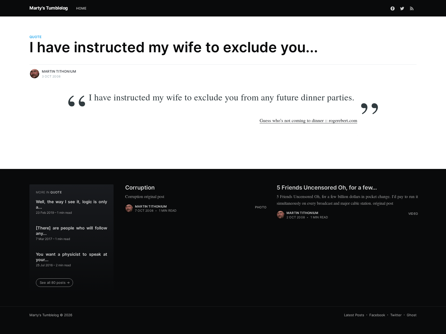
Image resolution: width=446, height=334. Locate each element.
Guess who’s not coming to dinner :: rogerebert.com (308, 120)
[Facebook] (392, 8)
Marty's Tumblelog (48, 8)
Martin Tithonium (59, 71)
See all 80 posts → (55, 282)
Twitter (396, 315)
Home (81, 8)
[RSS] (412, 8)
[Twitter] (402, 8)
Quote (35, 37)
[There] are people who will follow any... (71, 230)
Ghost (412, 315)
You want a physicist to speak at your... (71, 257)
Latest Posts (354, 315)
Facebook (377, 315)
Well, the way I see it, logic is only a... (71, 204)
